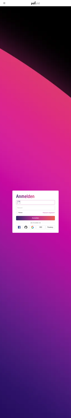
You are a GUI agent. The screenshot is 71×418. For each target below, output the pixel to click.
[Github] (26, 227)
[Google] (32, 227)
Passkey (50, 227)
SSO (40, 227)
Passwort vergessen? (49, 213)
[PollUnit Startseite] (35, 4)
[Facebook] (19, 227)
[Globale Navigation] (4, 3)
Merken (20, 212)
